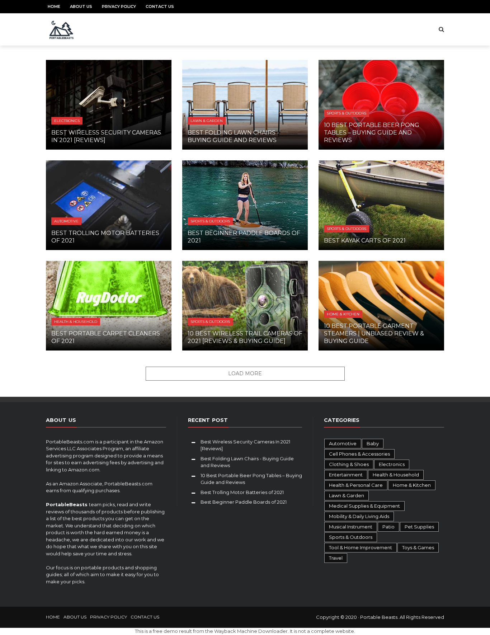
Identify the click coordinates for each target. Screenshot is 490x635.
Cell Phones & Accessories (359, 454)
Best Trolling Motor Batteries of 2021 (242, 492)
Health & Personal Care (356, 485)
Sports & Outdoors (346, 113)
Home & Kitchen (343, 314)
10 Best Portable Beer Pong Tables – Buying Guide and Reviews (371, 133)
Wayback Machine (235, 631)
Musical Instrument (350, 527)
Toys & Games (418, 547)
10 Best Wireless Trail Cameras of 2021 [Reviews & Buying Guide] (245, 337)
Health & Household (75, 321)
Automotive (66, 221)
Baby (373, 443)
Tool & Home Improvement (360, 547)
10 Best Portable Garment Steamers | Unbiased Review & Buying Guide (374, 333)
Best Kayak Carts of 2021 (365, 240)
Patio (388, 527)
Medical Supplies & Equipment (364, 506)
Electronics (67, 120)
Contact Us (160, 6)
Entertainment (346, 475)
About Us (81, 6)
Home (54, 6)
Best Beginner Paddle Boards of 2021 (244, 502)
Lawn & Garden (206, 120)
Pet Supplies (419, 527)
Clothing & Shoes (349, 464)
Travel (336, 558)
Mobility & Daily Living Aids (359, 516)
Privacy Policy (119, 6)
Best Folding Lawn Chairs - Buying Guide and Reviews (233, 136)
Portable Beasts (378, 617)
